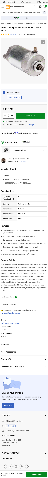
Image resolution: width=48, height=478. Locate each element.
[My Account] (40, 7)
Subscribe (8, 405)
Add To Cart (30, 115)
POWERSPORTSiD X (10, 466)
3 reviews (13, 34)
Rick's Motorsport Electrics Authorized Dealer (9, 297)
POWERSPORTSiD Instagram (27, 466)
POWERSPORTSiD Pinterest (21, 466)
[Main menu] (3, 7)
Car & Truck (11, 2)
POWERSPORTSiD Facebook (4, 466)
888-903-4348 (13, 162)
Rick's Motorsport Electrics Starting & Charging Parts (30, 24)
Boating (28, 2)
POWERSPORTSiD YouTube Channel (16, 466)
